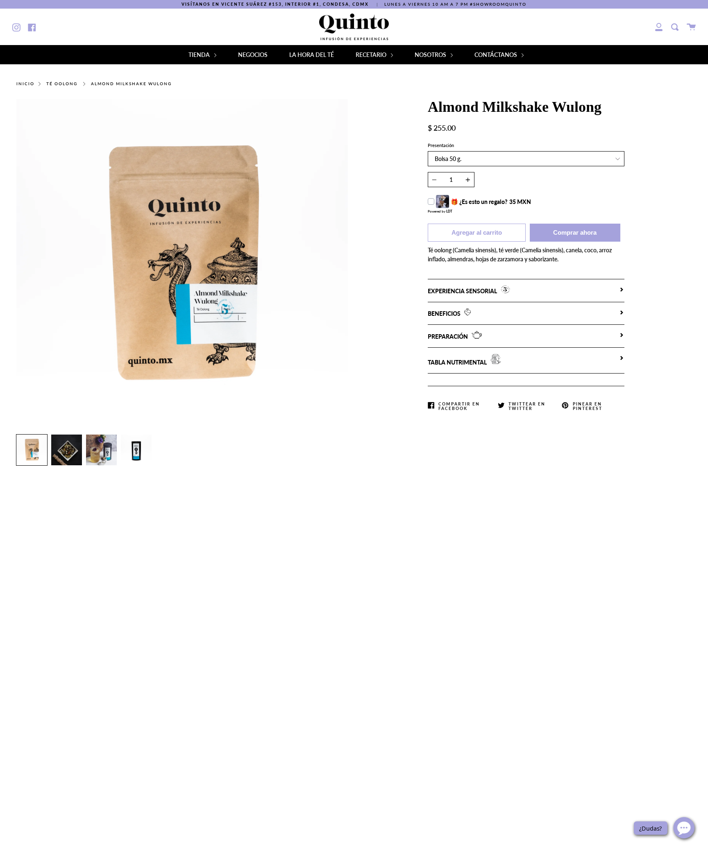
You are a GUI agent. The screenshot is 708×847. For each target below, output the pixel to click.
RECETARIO (372, 54)
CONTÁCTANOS (496, 54)
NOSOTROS (431, 54)
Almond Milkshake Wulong (131, 84)
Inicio (25, 84)
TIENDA (199, 54)
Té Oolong (61, 84)
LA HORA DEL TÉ (311, 54)
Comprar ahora (575, 232)
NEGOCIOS (253, 54)
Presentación (441, 145)
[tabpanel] (182, 264)
